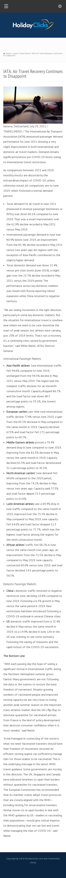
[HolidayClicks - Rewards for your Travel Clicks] (33, 29)
